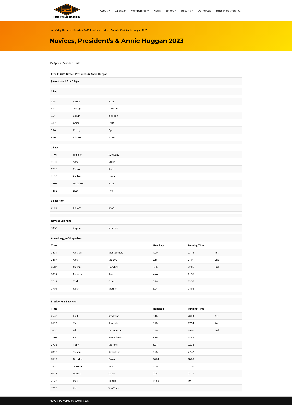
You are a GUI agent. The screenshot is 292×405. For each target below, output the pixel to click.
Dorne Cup (204, 11)
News (157, 11)
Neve (53, 400)
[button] (109, 10)
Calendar (120, 11)
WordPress (82, 400)
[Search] (239, 10)
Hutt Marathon (226, 11)
